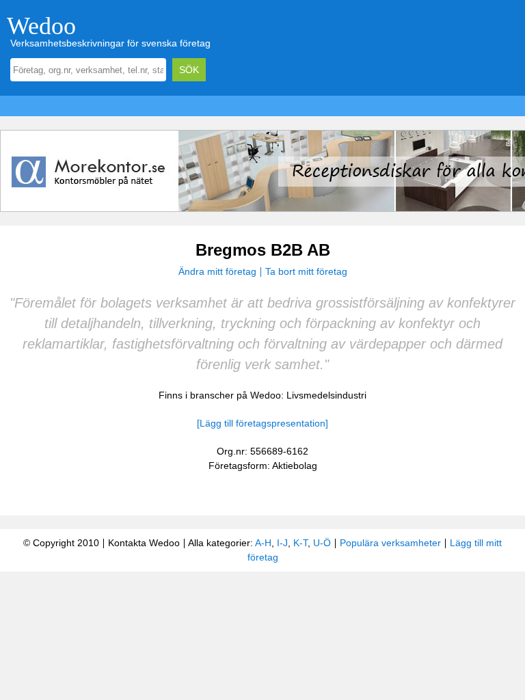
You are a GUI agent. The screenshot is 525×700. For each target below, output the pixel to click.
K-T (300, 542)
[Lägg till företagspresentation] (262, 423)
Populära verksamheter (390, 542)
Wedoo (41, 26)
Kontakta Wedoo (144, 542)
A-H (263, 542)
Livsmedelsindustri (326, 395)
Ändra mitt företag (217, 271)
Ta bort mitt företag (306, 271)
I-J (282, 542)
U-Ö (322, 542)
